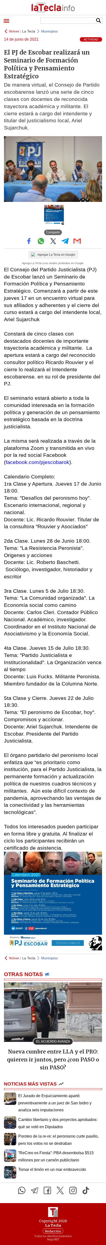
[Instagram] (73, 1190)
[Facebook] (47, 1190)
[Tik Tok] (85, 1190)
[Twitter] (60, 1190)
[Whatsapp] (21, 1190)
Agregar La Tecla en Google (56, 254)
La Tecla (28, 31)
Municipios (49, 31)
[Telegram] (34, 1190)
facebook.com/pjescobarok (37, 462)
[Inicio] (53, 7)
